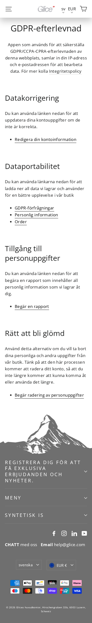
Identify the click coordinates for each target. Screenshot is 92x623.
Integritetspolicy (65, 71)
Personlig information (36, 215)
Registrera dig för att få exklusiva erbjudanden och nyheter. (43, 471)
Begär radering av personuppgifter (49, 395)
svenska (26, 564)
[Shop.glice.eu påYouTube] (84, 533)
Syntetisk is (24, 515)
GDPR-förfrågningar (34, 208)
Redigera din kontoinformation (45, 139)
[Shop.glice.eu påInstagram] (64, 533)
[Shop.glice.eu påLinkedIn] (74, 533)
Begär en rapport (32, 306)
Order (21, 221)
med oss (21, 544)
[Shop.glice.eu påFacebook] (54, 533)
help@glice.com (63, 544)
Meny (13, 498)
